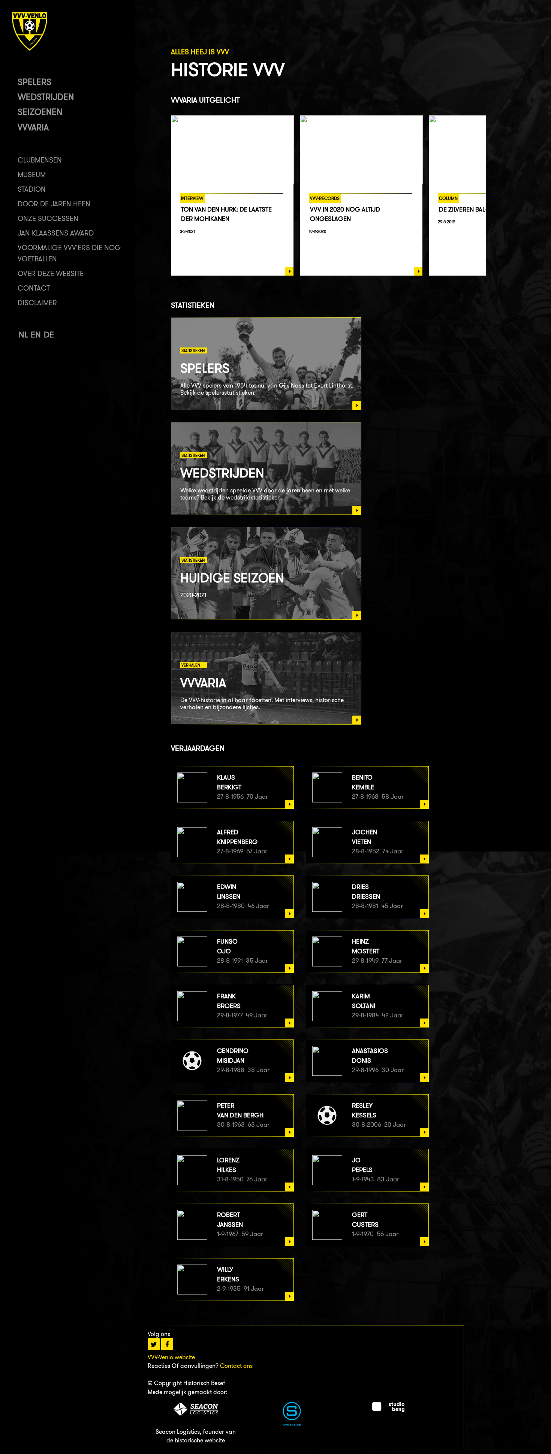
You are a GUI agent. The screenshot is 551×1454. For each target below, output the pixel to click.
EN (36, 335)
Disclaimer (37, 302)
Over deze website (51, 273)
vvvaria (33, 127)
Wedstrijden (46, 96)
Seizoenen (40, 111)
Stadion (32, 189)
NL (23, 335)
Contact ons (236, 1365)
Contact (34, 288)
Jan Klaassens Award (56, 233)
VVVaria (203, 682)
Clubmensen (40, 160)
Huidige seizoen (232, 578)
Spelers (34, 81)
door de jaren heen (54, 204)
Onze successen (48, 218)
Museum (32, 174)
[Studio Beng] (388, 1410)
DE (49, 335)
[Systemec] (292, 1423)
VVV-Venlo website (171, 1357)
